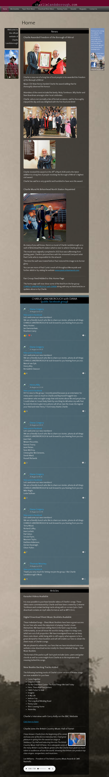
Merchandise (14, 9)
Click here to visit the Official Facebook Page (97, 67)
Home (5, 9)
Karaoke (73, 9)
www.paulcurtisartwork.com (67, 270)
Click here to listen (31, 722)
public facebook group (54, 301)
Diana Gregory (37, 309)
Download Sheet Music (46, 9)
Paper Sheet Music (28, 9)
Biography (83, 9)
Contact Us (93, 9)
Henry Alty (35, 385)
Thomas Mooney (38, 563)
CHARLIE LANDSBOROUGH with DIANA (40, 287)
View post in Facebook (33, 315)
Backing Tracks (62, 9)
